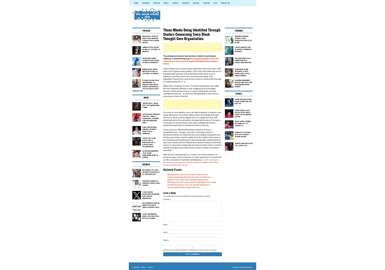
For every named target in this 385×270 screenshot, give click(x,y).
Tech (215, 3)
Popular (156, 3)
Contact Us (225, 3)
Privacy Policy (135, 267)
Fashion (206, 3)
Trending (145, 3)
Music (166, 3)
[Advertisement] (192, 47)
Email (165, 232)
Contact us (150, 267)
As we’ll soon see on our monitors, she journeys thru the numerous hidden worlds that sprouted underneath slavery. (191, 162)
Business (185, 3)
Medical (196, 3)
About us (143, 267)
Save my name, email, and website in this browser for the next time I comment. (190, 250)
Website (166, 240)
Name (165, 224)
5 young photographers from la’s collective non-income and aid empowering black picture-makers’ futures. (190, 61)
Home (136, 3)
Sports (175, 3)
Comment (167, 199)
